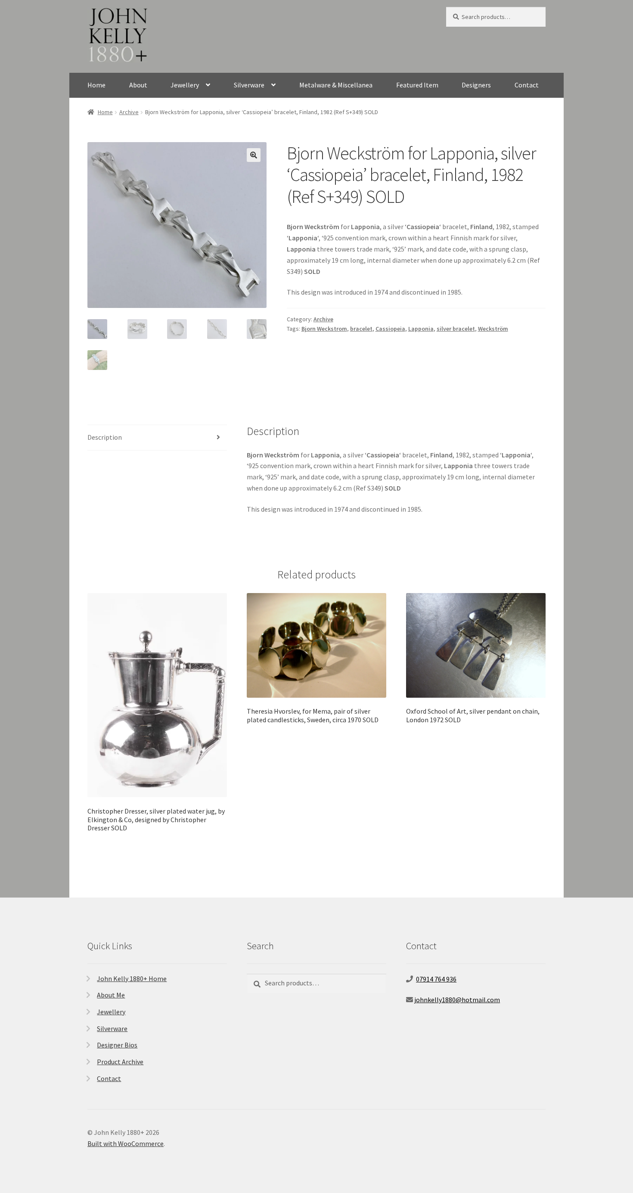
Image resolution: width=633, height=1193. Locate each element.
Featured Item (417, 85)
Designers (476, 85)
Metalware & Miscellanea (335, 85)
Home (96, 85)
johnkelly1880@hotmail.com (457, 999)
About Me (111, 995)
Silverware (249, 85)
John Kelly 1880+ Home (132, 978)
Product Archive (120, 1061)
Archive (129, 112)
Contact (527, 85)
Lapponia (421, 328)
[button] (254, 155)
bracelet (361, 328)
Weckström (493, 328)
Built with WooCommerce (125, 1143)
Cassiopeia (390, 328)
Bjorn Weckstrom (324, 328)
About (138, 85)
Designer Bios (117, 1045)
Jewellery (185, 85)
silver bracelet (456, 328)
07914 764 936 (436, 979)
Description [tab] (104, 437)
